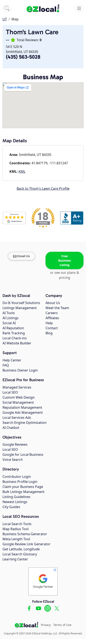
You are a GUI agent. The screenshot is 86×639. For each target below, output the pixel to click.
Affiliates (52, 318)
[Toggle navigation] (79, 8)
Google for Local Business (23, 454)
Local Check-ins (15, 338)
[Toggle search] (7, 8)
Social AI (9, 323)
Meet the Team (57, 308)
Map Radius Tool (16, 529)
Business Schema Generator (25, 534)
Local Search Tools (17, 524)
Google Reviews (15, 444)
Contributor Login (17, 476)
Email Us (23, 256)
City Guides (11, 507)
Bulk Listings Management (23, 491)
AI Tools (9, 313)
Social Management (18, 402)
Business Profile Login (20, 481)
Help (49, 323)
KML (22, 171)
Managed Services (17, 387)
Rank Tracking (14, 333)
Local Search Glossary (20, 554)
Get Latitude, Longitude (21, 549)
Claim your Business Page (23, 486)
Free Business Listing (64, 260)
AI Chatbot (11, 427)
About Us (53, 302)
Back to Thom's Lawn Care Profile (43, 188)
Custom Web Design (19, 397)
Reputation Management (22, 407)
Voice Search (13, 459)
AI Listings (11, 318)
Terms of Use (62, 625)
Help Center (12, 360)
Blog (49, 333)
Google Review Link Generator (27, 544)
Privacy (46, 625)
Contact (52, 328)
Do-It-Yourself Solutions (21, 302)
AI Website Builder (17, 343)
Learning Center (15, 559)
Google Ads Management (23, 412)
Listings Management (20, 308)
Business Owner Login (20, 370)
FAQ (6, 365)
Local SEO (10, 392)
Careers (52, 313)
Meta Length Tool (16, 539)
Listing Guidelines (16, 496)
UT (5, 19)
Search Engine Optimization (25, 422)
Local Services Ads (17, 417)
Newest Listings (15, 501)
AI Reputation (13, 328)
